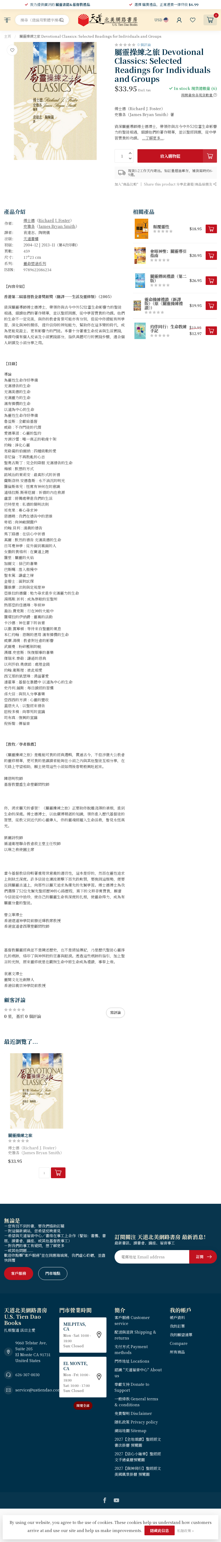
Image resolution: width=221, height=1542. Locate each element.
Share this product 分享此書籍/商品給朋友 (178, 184)
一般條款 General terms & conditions (136, 1401)
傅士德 (29, 220)
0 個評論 (144, 44)
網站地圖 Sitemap (130, 1430)
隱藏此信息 (159, 1530)
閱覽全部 (83, 1405)
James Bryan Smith (57, 226)
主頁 (7, 36)
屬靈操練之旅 (20, 1135)
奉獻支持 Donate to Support (132, 1387)
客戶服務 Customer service (132, 1320)
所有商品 (177, 1352)
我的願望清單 (181, 1334)
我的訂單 (177, 1326)
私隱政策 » (185, 1530)
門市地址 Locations (132, 1361)
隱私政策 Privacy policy (136, 1422)
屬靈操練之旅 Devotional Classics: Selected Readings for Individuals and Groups (90, 36)
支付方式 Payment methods (131, 1349)
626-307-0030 (27, 1374)
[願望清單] (192, 20)
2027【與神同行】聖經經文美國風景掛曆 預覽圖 (138, 1471)
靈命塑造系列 (34, 263)
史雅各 (29, 226)
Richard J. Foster (54, 220)
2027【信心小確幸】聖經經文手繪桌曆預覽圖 (138, 1456)
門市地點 (52, 1273)
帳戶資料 (177, 1317)
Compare (179, 1343)
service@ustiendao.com (38, 1390)
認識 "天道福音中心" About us (138, 1372)
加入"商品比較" (126, 184)
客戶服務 (18, 1273)
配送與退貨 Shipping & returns (135, 1335)
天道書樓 (31, 238)
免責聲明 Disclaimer (133, 1413)
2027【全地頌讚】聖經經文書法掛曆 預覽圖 (138, 1442)
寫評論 (115, 1012)
